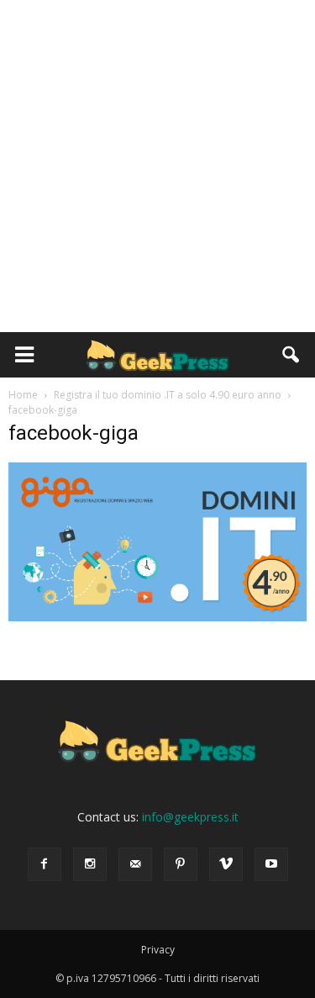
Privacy (158, 950)
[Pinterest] (180, 864)
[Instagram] (90, 864)
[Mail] (135, 864)
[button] (291, 355)
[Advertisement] (157, 166)
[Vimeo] (226, 864)
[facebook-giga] (157, 617)
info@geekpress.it (190, 817)
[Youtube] (271, 864)
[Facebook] (44, 864)
